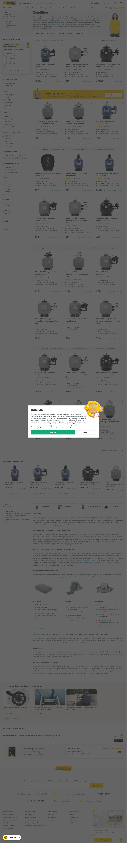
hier (35, 424)
